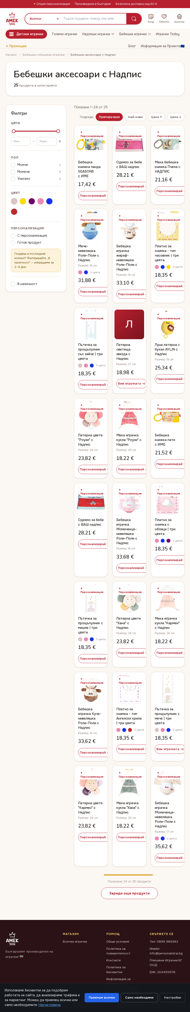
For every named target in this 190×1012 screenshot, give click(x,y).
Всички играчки (75, 942)
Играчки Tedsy (168, 34)
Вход (151, 21)
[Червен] (14, 212)
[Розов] (40, 202)
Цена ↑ (156, 117)
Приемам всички (102, 998)
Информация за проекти (118, 981)
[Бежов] (14, 202)
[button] (80, 272)
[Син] (49, 202)
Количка (179, 21)
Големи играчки (64, 34)
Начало (11, 55)
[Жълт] (23, 202)
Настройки (172, 998)
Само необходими (139, 998)
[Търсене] (133, 18)
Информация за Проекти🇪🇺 (162, 46)
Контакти (113, 960)
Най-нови (135, 117)
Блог (132, 46)
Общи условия (117, 942)
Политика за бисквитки (116, 969)
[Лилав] (31, 202)
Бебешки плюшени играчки (44, 55)
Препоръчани (109, 117)
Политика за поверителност (118, 951)
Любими (164, 21)
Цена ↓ (175, 117)
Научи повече (50, 1005)
